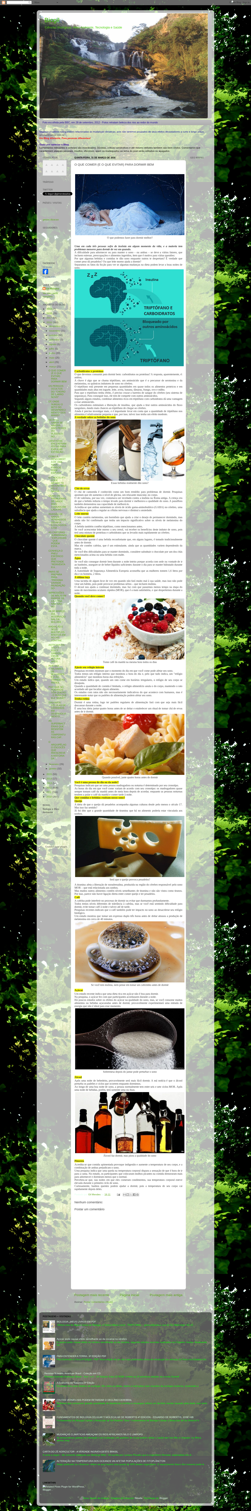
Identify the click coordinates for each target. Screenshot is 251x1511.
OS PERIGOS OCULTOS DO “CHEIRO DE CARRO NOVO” (56, 391)
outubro (53, 335)
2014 (49, 778)
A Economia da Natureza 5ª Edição (75, 1383)
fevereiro (54, 764)
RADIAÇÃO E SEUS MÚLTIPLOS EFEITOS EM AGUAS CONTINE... (57, 633)
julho (52, 348)
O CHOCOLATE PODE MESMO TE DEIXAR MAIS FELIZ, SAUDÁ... (57, 484)
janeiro (53, 768)
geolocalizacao (51, 219)
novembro (55, 331)
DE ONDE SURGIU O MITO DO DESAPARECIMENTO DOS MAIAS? (57, 408)
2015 (49, 774)
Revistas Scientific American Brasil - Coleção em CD (72, 1373)
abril (51, 362)
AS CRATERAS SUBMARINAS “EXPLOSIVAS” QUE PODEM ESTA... (57, 539)
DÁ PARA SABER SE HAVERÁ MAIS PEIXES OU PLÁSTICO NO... (57, 428)
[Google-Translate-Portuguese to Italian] (63, 166)
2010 (49, 796)
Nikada (138, 1498)
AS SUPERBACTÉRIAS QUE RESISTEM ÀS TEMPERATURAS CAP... (57, 729)
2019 (49, 309)
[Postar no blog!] (127, 1194)
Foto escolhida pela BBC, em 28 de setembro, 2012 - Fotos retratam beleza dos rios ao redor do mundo (100, 122)
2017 (49, 318)
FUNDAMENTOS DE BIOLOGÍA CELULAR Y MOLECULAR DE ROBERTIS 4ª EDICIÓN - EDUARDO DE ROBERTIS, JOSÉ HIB (125, 1417)
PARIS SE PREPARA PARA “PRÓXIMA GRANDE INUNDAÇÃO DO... (56, 580)
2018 (49, 313)
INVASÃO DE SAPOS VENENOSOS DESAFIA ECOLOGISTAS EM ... (57, 521)
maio (52, 357)
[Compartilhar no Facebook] (134, 1194)
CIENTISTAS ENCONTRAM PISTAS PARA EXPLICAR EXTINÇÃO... (57, 446)
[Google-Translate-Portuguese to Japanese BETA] (46, 173)
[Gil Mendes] (45, 273)
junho (52, 353)
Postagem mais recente (91, 1295)
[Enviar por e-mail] (124, 1194)
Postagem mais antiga (166, 1295)
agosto (53, 344)
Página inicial (129, 1295)
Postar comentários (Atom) (98, 1302)
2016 (49, 322)
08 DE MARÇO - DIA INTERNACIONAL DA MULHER (57, 617)
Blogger (163, 1498)
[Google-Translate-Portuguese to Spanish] (63, 173)
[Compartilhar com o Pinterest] (137, 1194)
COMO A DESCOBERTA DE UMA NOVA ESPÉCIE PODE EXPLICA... (57, 464)
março (53, 366)
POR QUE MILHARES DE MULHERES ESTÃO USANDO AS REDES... (56, 674)
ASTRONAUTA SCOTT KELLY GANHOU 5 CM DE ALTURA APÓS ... (56, 653)
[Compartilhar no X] (131, 1194)
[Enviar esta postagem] (118, 1194)
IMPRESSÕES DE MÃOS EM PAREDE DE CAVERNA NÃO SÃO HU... (57, 600)
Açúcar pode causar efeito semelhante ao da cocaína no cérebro (92, 1339)
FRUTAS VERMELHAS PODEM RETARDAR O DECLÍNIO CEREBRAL (94, 1400)
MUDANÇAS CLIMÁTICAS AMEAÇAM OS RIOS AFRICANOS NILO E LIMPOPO (100, 1434)
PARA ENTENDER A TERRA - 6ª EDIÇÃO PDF (81, 1356)
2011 (49, 792)
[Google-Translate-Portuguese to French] (52, 166)
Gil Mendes (47, 267)
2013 (49, 783)
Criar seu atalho (49, 277)
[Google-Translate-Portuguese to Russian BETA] (57, 173)
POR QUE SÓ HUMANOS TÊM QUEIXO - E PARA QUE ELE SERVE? (57, 692)
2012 (49, 787)
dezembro (55, 326)
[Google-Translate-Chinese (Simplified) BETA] (46, 166)
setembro (54, 339)
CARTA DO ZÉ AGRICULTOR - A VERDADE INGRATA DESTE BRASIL (80, 1451)
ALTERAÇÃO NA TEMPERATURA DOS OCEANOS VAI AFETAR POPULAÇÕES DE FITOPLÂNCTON (111, 1461)
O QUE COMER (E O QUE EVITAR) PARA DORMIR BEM (57, 376)
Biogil (51, 20)
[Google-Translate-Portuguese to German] (57, 166)
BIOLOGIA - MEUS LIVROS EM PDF (76, 1321)
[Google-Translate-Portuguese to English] (52, 173)
